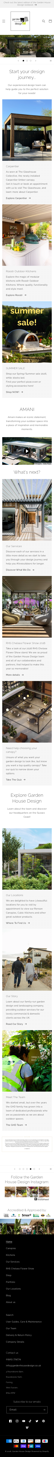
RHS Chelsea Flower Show (20, 1268)
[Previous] (9, 1192)
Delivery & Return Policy (19, 1335)
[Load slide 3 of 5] (27, 1169)
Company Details (15, 1342)
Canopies (11, 1248)
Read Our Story (14, 1024)
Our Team (11, 1328)
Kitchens (10, 1255)
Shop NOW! (12, 392)
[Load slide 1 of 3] (23, 60)
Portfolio (10, 1282)
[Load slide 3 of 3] (30, 60)
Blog (8, 1295)
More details (13, 675)
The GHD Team (14, 1125)
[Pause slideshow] (50, 60)
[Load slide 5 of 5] (34, 1169)
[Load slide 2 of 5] (23, 1169)
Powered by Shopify (40, 1451)
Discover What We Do (18, 570)
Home (9, 1241)
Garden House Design (21, 1451)
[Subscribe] (44, 1409)
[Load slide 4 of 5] (30, 1169)
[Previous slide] (18, 60)
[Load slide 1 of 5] (20, 1169)
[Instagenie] (41, 1200)
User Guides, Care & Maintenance (24, 1322)
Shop (8, 1275)
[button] (3, 21)
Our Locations (13, 1289)
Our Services (13, 1262)
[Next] (45, 1192)
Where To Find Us (16, 923)
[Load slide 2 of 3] (27, 60)
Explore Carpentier (16, 198)
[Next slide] (35, 60)
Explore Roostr (14, 295)
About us (10, 1302)
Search (10, 1315)
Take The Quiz (14, 779)
